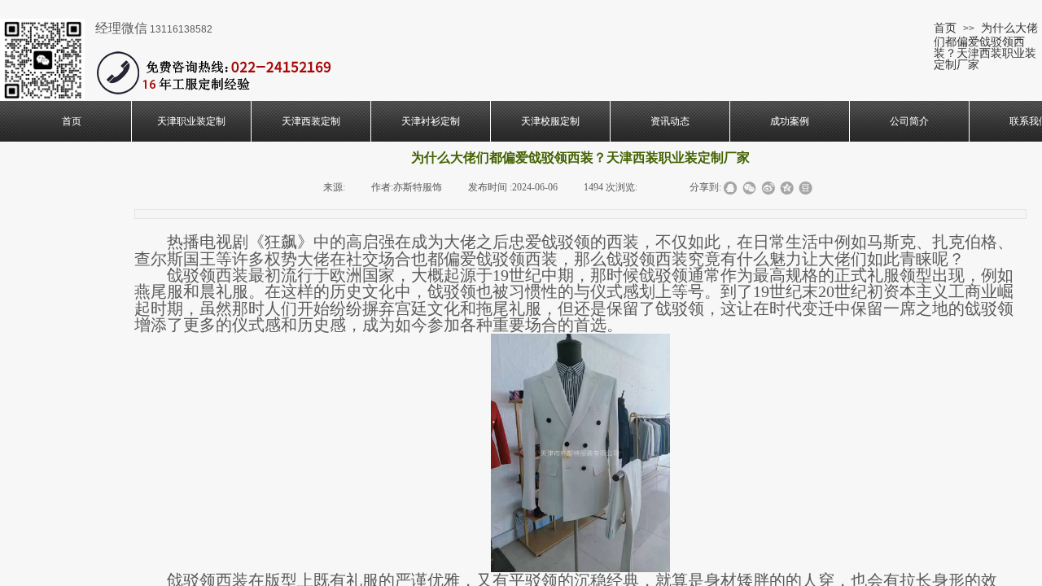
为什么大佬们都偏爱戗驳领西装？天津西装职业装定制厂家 (986, 46)
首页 (945, 27)
